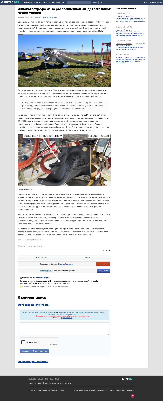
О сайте (61, 390)
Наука (57, 379)
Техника (40, 379)
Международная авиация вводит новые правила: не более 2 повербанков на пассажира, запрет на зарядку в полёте (131, 20)
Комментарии (59, 2)
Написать (87, 257)
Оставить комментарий (33, 305)
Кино (51, 379)
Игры (46, 379)
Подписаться (103, 264)
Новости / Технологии (42, 2)
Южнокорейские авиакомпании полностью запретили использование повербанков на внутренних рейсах (130, 33)
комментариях (43, 278)
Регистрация (103, 270)
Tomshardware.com (33, 240)
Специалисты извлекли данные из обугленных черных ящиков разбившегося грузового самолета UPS (131, 60)
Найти (95, 2)
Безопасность (37, 246)
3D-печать (21, 246)
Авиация (29, 246)
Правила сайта (66, 318)
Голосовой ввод (40, 351)
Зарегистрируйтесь (45, 271)
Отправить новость (43, 390)
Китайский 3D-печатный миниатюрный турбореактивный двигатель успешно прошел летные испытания (131, 46)
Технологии (27, 2)
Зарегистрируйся (59, 312)
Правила (54, 390)
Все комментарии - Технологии (33, 362)
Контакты (32, 390)
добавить (25, 351)
